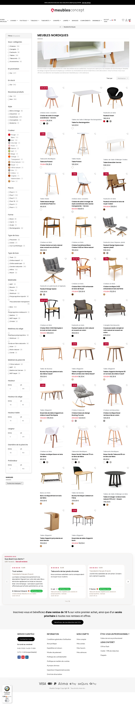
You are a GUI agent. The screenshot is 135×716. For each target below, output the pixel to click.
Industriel (15, 114)
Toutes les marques (14, 483)
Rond (13, 219)
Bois (13, 307)
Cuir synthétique (17, 246)
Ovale (13, 225)
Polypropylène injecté (19, 296)
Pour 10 (14, 201)
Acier (13, 346)
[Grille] (38, 78)
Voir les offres (86, 2)
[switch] (7, 700)
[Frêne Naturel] (41, 253)
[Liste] (42, 78)
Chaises (14, 46)
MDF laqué (15, 318)
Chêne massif (16, 260)
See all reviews (21, 562)
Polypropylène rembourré (18, 312)
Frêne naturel (16, 364)
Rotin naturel (16, 350)
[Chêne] (73, 379)
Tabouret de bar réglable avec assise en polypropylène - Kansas (64, 593)
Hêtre (14, 270)
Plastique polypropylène (18, 335)
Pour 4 (13, 207)
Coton (13, 243)
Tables (14, 55)
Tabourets (15, 58)
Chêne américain (17, 263)
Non (13, 99)
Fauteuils (15, 52)
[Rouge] (104, 121)
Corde (13, 353)
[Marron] (104, 253)
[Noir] (44, 123)
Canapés (14, 49)
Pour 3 (13, 198)
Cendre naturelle (18, 266)
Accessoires (16, 61)
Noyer (13, 273)
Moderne (14, 123)
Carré (13, 222)
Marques (9, 477)
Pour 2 (13, 192)
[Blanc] (41, 123)
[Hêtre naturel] (41, 504)
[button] (120, 20)
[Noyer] (104, 209)
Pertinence (123, 78)
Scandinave (16, 117)
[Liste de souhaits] (64, 88)
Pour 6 (13, 204)
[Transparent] (73, 212)
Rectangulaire (16, 228)
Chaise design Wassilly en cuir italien (24, 594)
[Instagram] (26, 657)
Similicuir (15, 293)
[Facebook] (19, 657)
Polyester (15, 240)
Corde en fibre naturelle (18, 343)
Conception (15, 120)
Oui (13, 73)
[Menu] (10, 686)
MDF (13, 284)
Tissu (13, 290)
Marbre (14, 315)
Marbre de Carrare (18, 370)
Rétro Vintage (16, 111)
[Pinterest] (23, 657)
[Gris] (47, 123)
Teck (13, 257)
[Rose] (73, 421)
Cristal (14, 321)
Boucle (14, 287)
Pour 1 (14, 195)
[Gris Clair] (47, 462)
